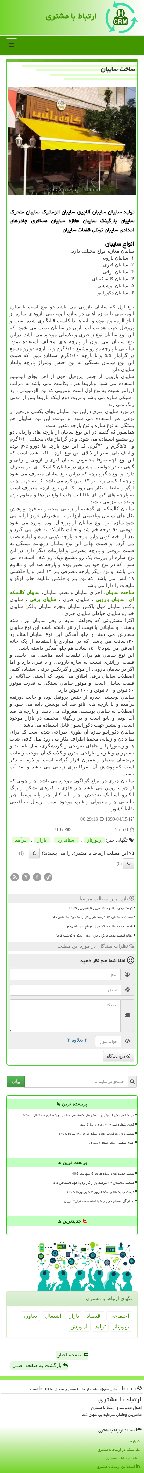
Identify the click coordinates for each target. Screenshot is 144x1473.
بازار (41, 840)
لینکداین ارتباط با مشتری (116, 1466)
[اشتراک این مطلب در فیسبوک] (37, 877)
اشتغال (53, 1316)
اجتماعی (119, 1316)
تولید (100, 1326)
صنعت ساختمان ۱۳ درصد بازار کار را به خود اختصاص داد (92, 917)
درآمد (20, 840)
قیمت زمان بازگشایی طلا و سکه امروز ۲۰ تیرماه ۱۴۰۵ (96, 1133)
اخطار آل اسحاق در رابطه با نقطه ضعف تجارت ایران (99, 1200)
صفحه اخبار (70, 1355)
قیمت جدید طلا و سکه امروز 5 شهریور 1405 (101, 907)
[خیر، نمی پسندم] (128, 863)
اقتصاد (94, 1316)
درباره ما (133, 1440)
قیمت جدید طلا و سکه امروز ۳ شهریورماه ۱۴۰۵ (99, 926)
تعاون (30, 1316)
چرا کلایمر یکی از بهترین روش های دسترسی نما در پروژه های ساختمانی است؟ (78, 1115)
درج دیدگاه (116, 1056)
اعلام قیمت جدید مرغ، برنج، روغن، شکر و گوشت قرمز (94, 935)
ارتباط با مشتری (71, 16)
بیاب (16, 1081)
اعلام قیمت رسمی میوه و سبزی (111, 1142)
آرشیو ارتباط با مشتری (123, 1458)
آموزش (78, 1326)
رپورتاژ (94, 840)
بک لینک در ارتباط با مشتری (119, 1449)
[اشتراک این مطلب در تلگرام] (48, 877)
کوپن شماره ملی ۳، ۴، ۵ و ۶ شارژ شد (107, 1124)
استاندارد (67, 840)
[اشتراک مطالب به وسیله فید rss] (15, 877)
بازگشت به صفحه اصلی (37, 1365)
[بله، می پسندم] (34, 853)
